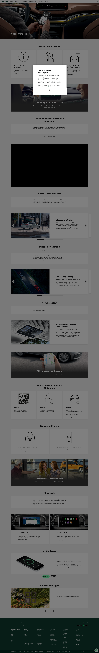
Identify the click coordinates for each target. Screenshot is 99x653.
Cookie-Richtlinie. (50, 86)
